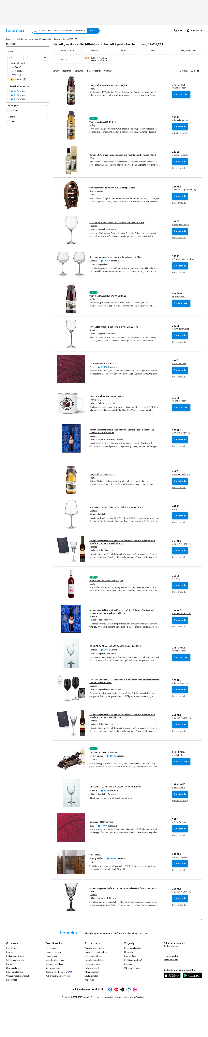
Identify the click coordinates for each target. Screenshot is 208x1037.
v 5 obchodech (178, 755)
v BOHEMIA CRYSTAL (181, 433)
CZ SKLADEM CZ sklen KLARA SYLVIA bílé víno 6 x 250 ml (115, 646)
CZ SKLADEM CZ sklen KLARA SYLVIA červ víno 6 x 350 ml (115, 786)
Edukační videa (91, 976)
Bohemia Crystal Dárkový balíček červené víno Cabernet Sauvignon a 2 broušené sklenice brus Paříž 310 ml (122, 716)
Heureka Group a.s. (91, 997)
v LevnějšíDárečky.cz (181, 155)
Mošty (92, 88)
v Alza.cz (176, 509)
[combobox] (59, 31)
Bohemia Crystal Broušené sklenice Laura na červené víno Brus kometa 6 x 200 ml (123, 890)
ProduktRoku (130, 956)
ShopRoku (128, 952)
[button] (15, 57)
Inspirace (128, 964)
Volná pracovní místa (15, 960)
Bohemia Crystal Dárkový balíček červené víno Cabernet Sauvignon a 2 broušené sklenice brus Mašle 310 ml (122, 542)
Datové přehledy (92, 968)
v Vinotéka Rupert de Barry (184, 189)
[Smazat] (84, 31)
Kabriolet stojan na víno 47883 (103, 752)
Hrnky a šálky (95, 399)
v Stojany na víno (179, 857)
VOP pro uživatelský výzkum (58, 976)
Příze (92, 367)
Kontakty (10, 952)
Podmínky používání (15, 956)
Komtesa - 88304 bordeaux (102, 363)
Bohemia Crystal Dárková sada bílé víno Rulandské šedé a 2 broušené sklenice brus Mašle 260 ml (121, 431)
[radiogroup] (27, 95)
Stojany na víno (96, 191)
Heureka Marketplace (94, 960)
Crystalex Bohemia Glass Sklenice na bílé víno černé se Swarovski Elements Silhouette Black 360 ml (124, 681)
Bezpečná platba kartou (56, 972)
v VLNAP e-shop (179, 363)
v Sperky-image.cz (180, 683)
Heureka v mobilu (53, 952)
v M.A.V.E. (176, 579)
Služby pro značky (93, 964)
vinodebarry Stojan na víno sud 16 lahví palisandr (112, 187)
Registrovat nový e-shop (96, 952)
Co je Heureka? (12, 948)
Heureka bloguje (13, 968)
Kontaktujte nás (171, 946)
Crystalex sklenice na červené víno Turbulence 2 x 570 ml (115, 257)
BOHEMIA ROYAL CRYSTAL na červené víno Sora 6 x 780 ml (116, 507)
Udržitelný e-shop (132, 968)
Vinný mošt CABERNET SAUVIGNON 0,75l (108, 85)
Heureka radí (51, 956)
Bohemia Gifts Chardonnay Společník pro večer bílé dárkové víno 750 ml (122, 155)
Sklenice (93, 226)
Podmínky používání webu (134, 997)
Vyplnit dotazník (171, 959)
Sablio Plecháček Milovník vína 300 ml (106, 396)
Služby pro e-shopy (93, 956)
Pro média (10, 964)
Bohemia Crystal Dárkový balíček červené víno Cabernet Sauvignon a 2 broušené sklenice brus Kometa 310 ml (122, 612)
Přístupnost (11, 979)
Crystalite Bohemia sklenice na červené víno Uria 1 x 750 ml (116, 222)
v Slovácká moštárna (181, 120)
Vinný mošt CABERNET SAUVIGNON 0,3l (107, 295)
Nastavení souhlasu (54, 964)
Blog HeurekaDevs (14, 972)
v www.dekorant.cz (180, 224)
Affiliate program (92, 972)
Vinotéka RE (95, 854)
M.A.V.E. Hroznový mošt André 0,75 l (106, 580)
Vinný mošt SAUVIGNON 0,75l (102, 122)
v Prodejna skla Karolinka (183, 259)
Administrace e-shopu (94, 948)
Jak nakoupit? (52, 948)
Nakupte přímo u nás (55, 960)
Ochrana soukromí (53, 968)
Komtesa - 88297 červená (101, 822)
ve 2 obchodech (179, 88)
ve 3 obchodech (179, 650)
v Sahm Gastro (178, 787)
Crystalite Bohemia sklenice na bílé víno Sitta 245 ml (113, 326)
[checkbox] (8, 63)
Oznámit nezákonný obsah (17, 976)
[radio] (8, 91)
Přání (92, 158)
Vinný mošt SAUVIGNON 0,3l (102, 474)
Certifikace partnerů (133, 960)
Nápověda (89, 979)
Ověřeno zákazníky (132, 948)
